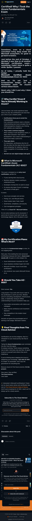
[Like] (2, 22)
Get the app (22, 516)
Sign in (29, 2)
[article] (16, 464)
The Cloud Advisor (9, 17)
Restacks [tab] (11, 436)
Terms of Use (23, 497)
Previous (6, 426)
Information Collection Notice (18, 498)
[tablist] (7, 436)
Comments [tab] (4, 436)
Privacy (14, 514)
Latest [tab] (6, 454)
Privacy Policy (16, 500)
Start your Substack (13, 516)
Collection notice (23, 514)
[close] (27, 470)
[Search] (29, 454)
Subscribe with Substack (17, 494)
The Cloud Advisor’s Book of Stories (17, 387)
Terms (18, 514)
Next (27, 426)
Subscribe (23, 2)
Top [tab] (3, 454)
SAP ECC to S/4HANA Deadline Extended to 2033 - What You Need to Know (12, 460)
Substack (10, 519)
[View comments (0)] (6, 22)
